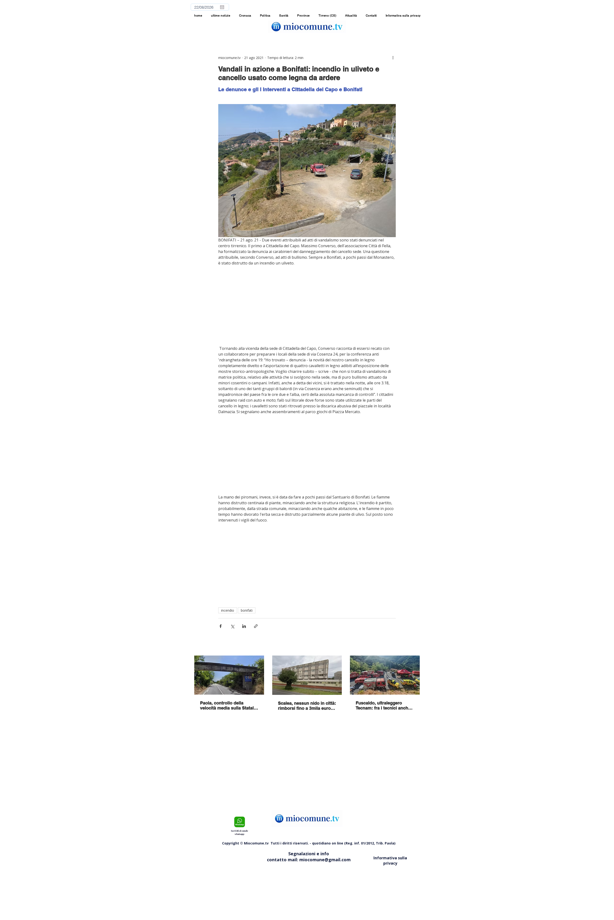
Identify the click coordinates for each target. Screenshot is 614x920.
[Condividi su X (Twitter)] (232, 626)
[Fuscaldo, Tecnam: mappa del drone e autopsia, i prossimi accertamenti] (385, 675)
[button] (303, 15)
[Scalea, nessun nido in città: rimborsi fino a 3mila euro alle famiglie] (307, 675)
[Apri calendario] (222, 7)
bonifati (247, 610)
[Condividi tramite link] (256, 626)
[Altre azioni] (393, 57)
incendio (227, 610)
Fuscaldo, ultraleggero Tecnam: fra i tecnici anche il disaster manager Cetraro (384, 705)
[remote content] (307, 306)
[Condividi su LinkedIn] (244, 626)
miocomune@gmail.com (325, 859)
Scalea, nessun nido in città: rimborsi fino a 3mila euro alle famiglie (307, 706)
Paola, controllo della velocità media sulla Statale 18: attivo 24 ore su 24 (228, 705)
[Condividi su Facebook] (220, 626)
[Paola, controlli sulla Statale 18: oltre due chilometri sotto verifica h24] (229, 675)
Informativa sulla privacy (390, 860)
